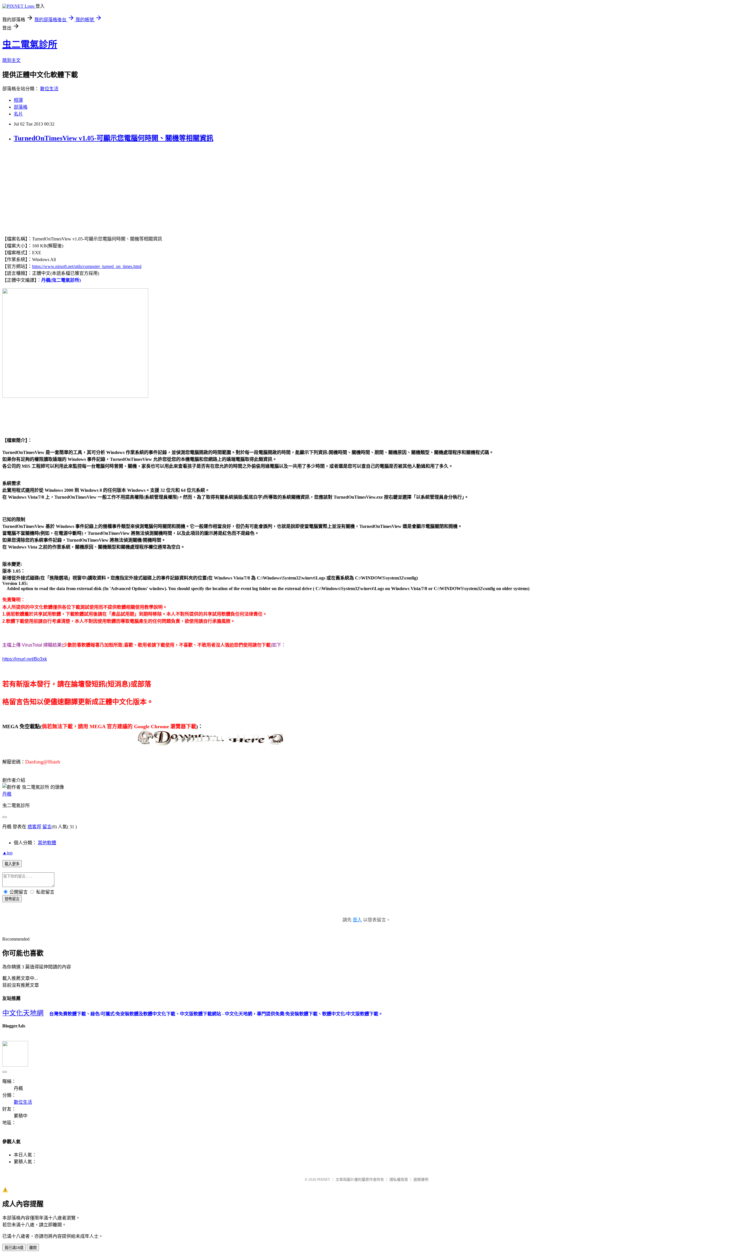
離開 (33, 1248)
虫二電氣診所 (29, 44)
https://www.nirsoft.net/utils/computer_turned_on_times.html (86, 266)
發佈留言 (12, 899)
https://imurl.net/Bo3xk (24, 659)
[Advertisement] (50, 188)
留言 (47, 826)
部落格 (20, 107)
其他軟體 (47, 842)
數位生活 (49, 88)
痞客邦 (34, 826)
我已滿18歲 (14, 1248)
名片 (18, 113)
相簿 (18, 100)
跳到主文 (11, 60)
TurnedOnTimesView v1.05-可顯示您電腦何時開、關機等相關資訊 (113, 138)
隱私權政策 (398, 1179)
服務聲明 (420, 1179)
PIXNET (323, 1179)
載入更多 (12, 864)
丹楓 (6, 794)
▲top (7, 852)
